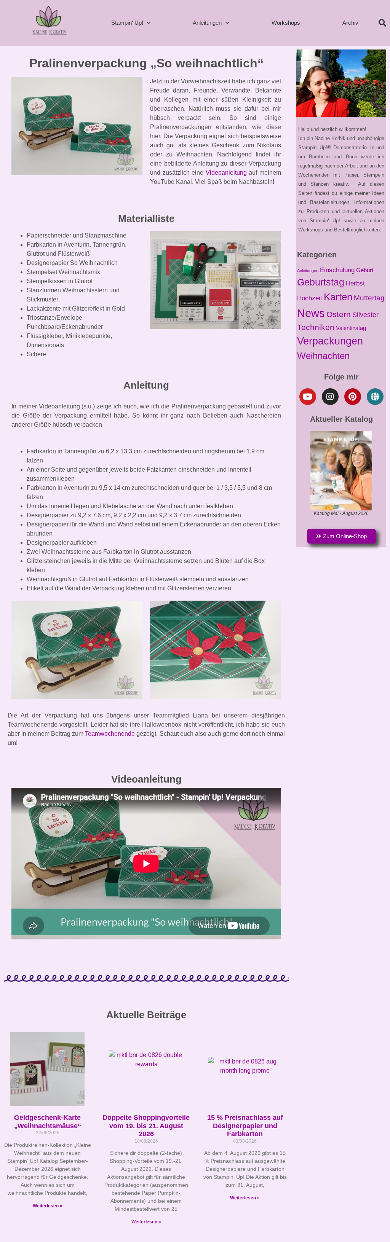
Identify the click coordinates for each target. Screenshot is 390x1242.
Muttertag (369, 298)
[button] (382, 22)
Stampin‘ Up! (127, 22)
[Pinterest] (352, 396)
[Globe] (375, 396)
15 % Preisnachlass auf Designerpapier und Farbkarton (245, 1126)
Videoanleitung (226, 172)
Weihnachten (323, 356)
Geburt (364, 270)
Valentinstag (351, 328)
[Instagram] (330, 396)
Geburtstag (320, 282)
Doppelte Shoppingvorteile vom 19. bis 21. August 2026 (146, 1126)
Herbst (355, 283)
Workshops (286, 22)
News (311, 313)
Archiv (350, 22)
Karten (338, 297)
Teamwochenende (110, 733)
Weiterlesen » (47, 1206)
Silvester (365, 315)
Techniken (315, 327)
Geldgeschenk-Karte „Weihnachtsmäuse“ (47, 1122)
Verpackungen (330, 341)
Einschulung (337, 270)
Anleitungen (207, 22)
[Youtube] (307, 396)
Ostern (338, 314)
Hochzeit (309, 298)
